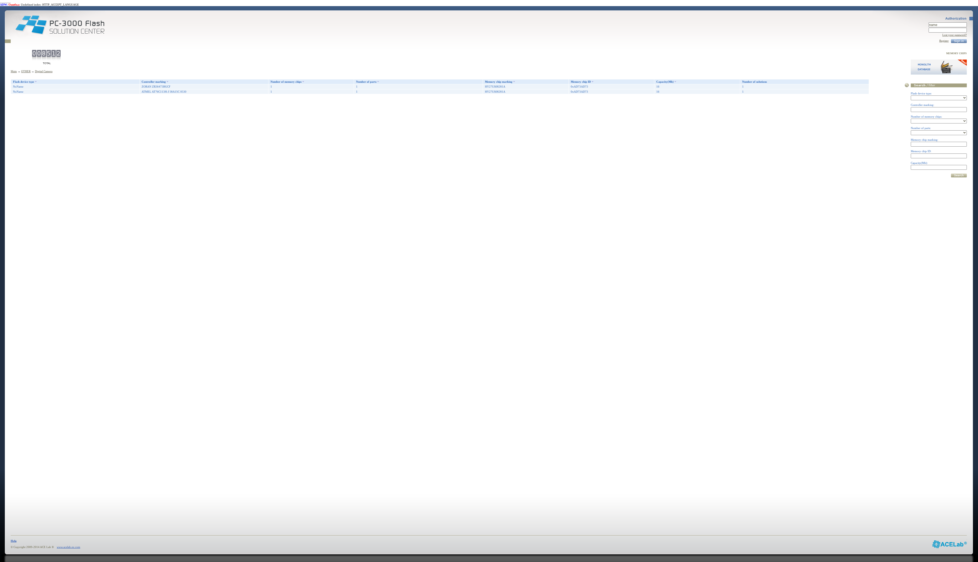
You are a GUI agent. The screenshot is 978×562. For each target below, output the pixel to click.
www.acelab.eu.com (68, 547)
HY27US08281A (495, 86)
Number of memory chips (286, 81)
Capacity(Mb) (665, 81)
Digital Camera (43, 71)
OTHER (26, 71)
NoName (18, 86)
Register (944, 40)
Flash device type (23, 81)
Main (14, 71)
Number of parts (366, 81)
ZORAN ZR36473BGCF (156, 86)
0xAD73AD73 (579, 86)
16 (657, 86)
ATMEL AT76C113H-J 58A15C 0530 (164, 91)
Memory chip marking (498, 81)
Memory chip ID (581, 81)
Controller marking (154, 81)
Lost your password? (954, 34)
